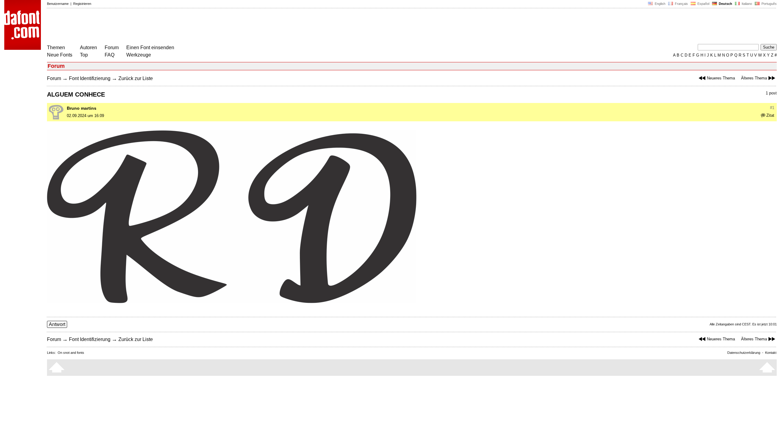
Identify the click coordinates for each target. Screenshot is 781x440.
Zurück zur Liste (135, 78)
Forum (112, 47)
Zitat (770, 115)
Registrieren (82, 4)
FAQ (109, 54)
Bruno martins (81, 108)
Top (84, 54)
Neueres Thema (721, 78)
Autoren (88, 47)
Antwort (57, 324)
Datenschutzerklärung (743, 352)
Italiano (746, 4)
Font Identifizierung (89, 78)
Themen (56, 47)
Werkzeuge (138, 54)
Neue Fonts (59, 54)
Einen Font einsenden (150, 47)
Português (768, 4)
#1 (772, 107)
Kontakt (770, 352)
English (659, 4)
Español (703, 4)
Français (681, 4)
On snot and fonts (71, 352)
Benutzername (58, 4)
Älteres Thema (754, 78)
